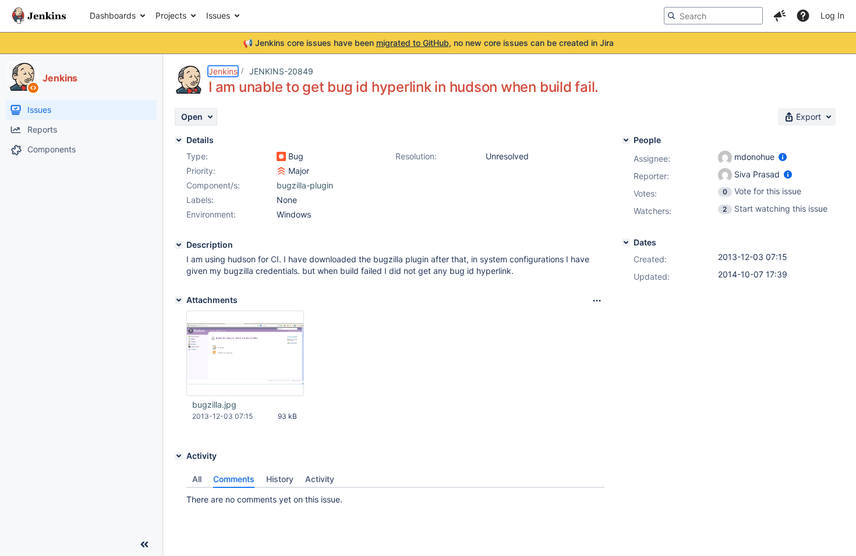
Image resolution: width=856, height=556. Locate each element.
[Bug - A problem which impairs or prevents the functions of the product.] (281, 156)
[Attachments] (179, 300)
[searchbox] (713, 16)
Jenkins (223, 71)
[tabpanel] (395, 496)
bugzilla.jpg (214, 404)
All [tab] (196, 479)
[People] (626, 140)
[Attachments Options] (596, 301)
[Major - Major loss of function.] (281, 171)
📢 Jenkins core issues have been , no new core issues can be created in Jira (428, 43)
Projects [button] (170, 15)
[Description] (179, 245)
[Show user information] (782, 157)
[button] (779, 15)
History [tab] (279, 479)
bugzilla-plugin (305, 185)
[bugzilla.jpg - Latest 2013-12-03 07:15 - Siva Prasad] (245, 353)
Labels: (200, 200)
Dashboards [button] (113, 15)
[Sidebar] (144, 544)
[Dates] (626, 242)
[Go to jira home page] (39, 15)
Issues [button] (218, 15)
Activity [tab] (319, 479)
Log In (832, 15)
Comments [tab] (233, 479)
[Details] (179, 140)
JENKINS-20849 (281, 71)
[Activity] (179, 456)
